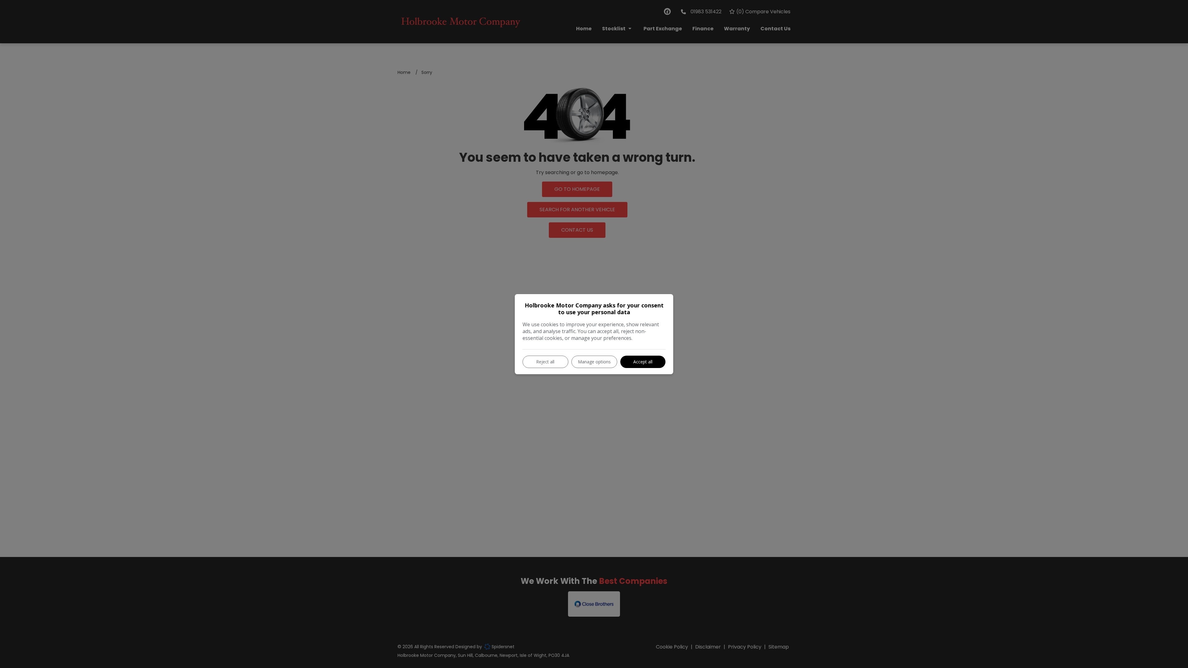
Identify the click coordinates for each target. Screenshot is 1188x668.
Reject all (545, 362)
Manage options (594, 362)
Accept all (642, 362)
